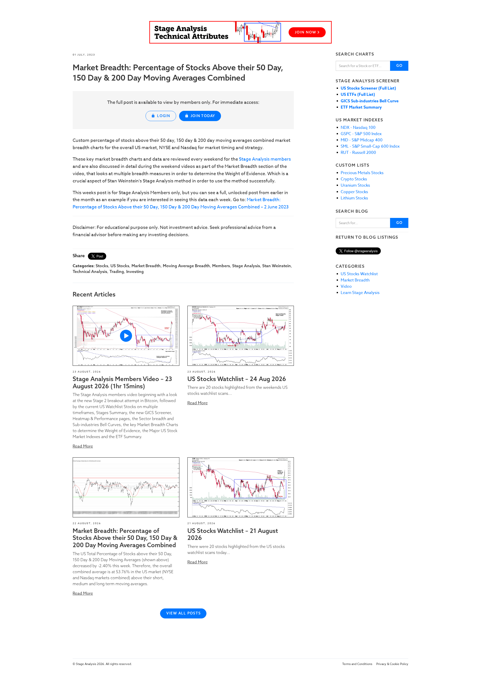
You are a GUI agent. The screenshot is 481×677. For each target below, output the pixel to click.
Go (399, 65)
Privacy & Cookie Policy (392, 664)
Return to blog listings (367, 237)
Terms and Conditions (357, 664)
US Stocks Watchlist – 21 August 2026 (232, 534)
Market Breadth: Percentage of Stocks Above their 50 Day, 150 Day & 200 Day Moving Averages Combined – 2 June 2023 (181, 203)
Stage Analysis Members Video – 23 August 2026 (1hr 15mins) (122, 382)
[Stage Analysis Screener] (240, 32)
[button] (126, 336)
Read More (83, 446)
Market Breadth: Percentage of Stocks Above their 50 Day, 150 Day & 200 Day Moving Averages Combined (125, 538)
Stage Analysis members (265, 159)
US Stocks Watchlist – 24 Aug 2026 (236, 379)
